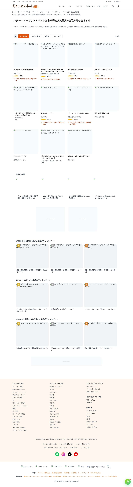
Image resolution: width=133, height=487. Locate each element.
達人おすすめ (90, 6)
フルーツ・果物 (17, 416)
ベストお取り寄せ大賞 (93, 389)
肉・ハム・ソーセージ (19, 392)
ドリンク (15, 425)
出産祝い (52, 397)
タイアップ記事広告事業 (109, 476)
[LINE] (57, 454)
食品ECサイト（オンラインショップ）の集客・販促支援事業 (42, 476)
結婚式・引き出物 (55, 422)
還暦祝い (52, 403)
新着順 (47, 36)
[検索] (113, 6)
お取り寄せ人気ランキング (94, 383)
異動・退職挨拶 (54, 427)
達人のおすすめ (91, 386)
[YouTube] (76, 454)
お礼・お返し (54, 400)
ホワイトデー (90, 413)
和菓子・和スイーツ (19, 389)
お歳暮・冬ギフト (91, 427)
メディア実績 (85, 447)
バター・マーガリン (37, 12)
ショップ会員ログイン (83, 444)
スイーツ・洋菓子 (18, 387)
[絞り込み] (15, 36)
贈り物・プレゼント (56, 387)
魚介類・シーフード (19, 395)
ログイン (110, 1)
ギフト (70, 6)
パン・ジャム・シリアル (20, 406)
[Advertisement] (50, 219)
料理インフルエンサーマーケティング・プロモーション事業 (81, 476)
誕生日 (52, 406)
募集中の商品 (90, 400)
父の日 (88, 419)
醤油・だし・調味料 (19, 403)
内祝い (52, 419)
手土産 (52, 389)
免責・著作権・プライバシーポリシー (55, 447)
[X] (70, 454)
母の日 (88, 416)
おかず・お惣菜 (17, 397)
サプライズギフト (55, 414)
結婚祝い (52, 395)
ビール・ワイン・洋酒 (19, 430)
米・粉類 (15, 411)
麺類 (14, 408)
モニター (105, 6)
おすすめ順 (23, 36)
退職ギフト (53, 425)
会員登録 (89, 402)
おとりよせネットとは (50, 444)
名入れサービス (54, 416)
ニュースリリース (83, 473)
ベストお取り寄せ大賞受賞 (37, 14)
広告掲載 (74, 473)
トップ (14, 12)
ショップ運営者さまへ (66, 444)
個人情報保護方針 (57, 473)
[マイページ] (118, 6)
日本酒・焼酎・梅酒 (19, 427)
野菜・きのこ (17, 419)
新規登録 (118, 1)
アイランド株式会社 (44, 473)
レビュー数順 (36, 36)
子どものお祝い (54, 408)
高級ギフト (53, 411)
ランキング (78, 6)
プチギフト (53, 392)
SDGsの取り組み (96, 473)
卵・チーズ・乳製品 (24, 12)
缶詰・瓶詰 (16, 422)
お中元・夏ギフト (91, 421)
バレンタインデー (91, 411)
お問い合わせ (74, 447)
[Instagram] (63, 454)
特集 (98, 6)
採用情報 (67, 473)
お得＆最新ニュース (92, 392)
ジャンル (61, 6)
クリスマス (89, 424)
